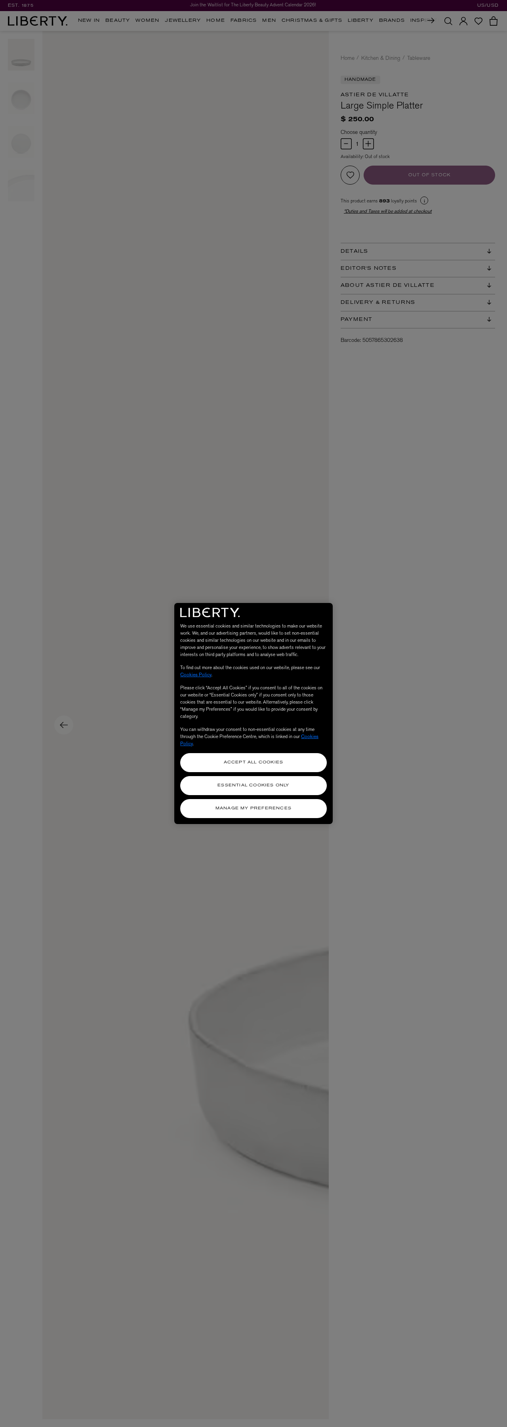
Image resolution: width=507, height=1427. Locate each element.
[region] (253, 713)
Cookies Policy (196, 675)
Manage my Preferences (253, 808)
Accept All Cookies (254, 762)
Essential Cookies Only (253, 785)
